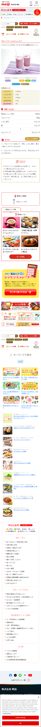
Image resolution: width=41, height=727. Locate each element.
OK (20, 723)
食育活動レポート (12, 634)
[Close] (38, 697)
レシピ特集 (12, 34)
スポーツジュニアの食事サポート (11, 378)
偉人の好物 (10, 557)
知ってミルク (10, 562)
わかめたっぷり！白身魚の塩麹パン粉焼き (25, 487)
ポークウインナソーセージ (22, 439)
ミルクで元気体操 (12, 609)
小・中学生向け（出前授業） (16, 619)
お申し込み (10, 640)
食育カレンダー (11, 654)
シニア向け (10, 631)
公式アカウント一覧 (18, 680)
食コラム (9, 565)
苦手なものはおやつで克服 (22, 463)
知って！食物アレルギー (14, 574)
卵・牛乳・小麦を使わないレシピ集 (29, 378)
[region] (20, 710)
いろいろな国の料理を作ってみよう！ (11, 392)
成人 (25, 529)
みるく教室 (10, 568)
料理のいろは (24, 34)
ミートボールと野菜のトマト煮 (23, 498)
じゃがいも (18, 27)
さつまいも (10, 27)
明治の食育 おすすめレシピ (11, 406)
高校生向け (10, 622)
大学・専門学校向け (13, 625)
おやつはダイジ (11, 583)
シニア (32, 529)
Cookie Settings (20, 717)
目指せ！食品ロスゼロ (13, 548)
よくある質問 (10, 637)
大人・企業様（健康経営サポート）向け (19, 628)
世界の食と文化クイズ (13, 580)
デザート (9, 29)
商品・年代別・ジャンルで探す (28, 23)
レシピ (20, 361)
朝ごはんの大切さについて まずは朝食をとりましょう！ (26, 417)
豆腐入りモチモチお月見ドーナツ (24, 428)
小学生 (10, 529)
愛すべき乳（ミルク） (13, 559)
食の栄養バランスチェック (15, 603)
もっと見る (20, 257)
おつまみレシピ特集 (20, 451)
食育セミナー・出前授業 (27, 531)
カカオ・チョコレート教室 (15, 571)
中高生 (18, 529)
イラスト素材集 (11, 651)
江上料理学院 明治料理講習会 (16, 660)
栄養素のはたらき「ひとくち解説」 (25, 475)
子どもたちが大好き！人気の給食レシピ (29, 392)
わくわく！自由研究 (13, 600)
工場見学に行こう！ (13, 657)
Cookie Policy (7, 713)
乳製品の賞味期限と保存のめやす (17, 577)
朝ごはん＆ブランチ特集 (21, 510)
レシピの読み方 (33, 139)
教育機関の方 (12, 531)
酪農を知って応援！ (13, 554)
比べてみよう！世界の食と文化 (16, 542)
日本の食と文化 (11, 545)
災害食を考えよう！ (13, 551)
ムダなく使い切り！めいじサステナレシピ (29, 406)
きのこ (25, 27)
